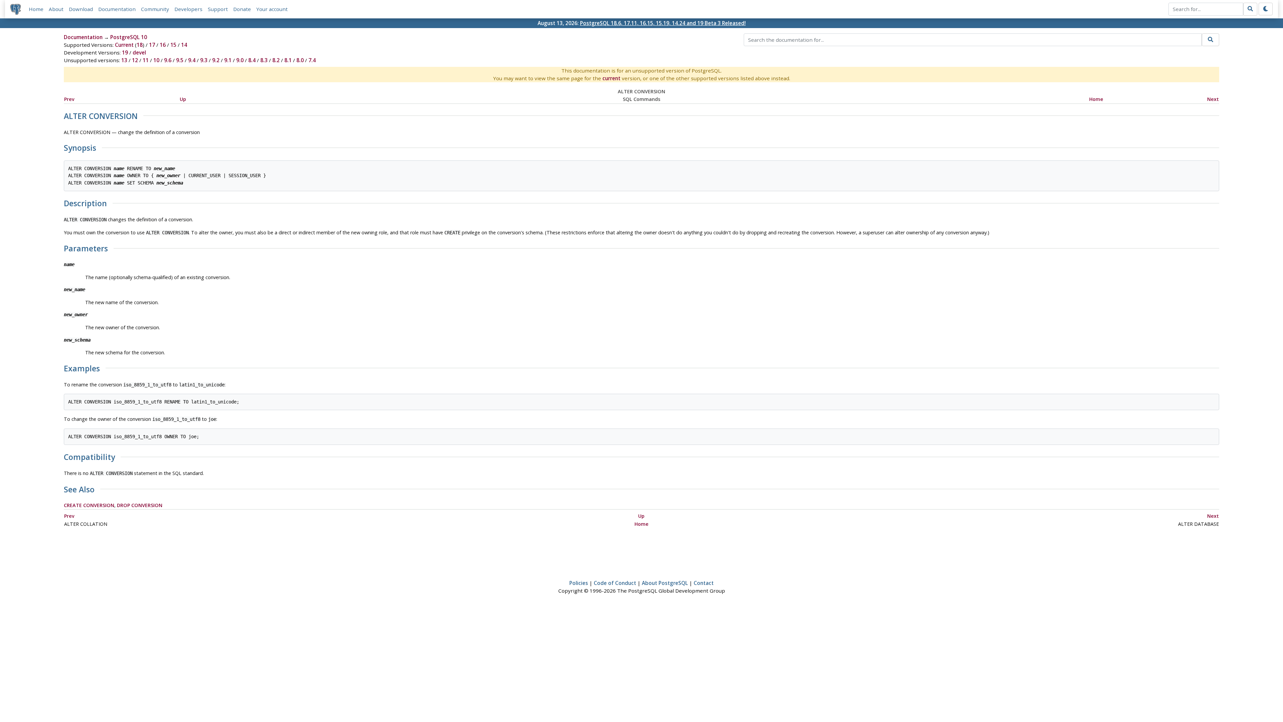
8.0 (300, 60)
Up (183, 99)
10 (156, 60)
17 (152, 44)
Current (124, 44)
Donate (242, 9)
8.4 (252, 60)
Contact (704, 583)
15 (173, 44)
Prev (69, 99)
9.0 (240, 60)
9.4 (191, 60)
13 (124, 60)
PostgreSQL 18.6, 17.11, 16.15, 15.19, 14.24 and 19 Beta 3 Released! (663, 23)
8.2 (276, 60)
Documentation (117, 9)
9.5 (179, 60)
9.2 (216, 60)
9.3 (203, 60)
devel (139, 52)
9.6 (167, 60)
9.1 (228, 60)
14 (184, 44)
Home (36, 9)
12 (135, 60)
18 (140, 44)
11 (146, 60)
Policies (578, 583)
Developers (188, 9)
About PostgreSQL (665, 583)
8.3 (264, 60)
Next (1213, 99)
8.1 (288, 60)
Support (218, 9)
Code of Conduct (615, 583)
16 (163, 44)
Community (155, 9)
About (56, 9)
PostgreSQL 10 (128, 37)
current (611, 78)
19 (125, 52)
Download (81, 9)
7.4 (312, 60)
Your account (272, 9)
